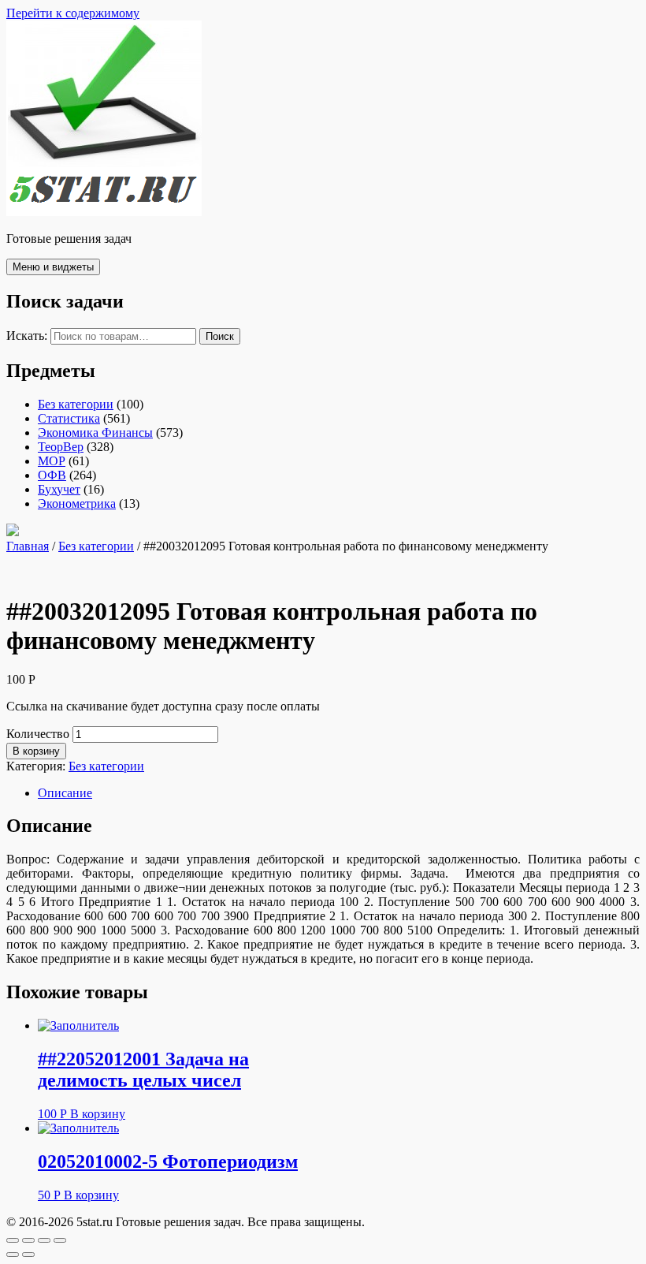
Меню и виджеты (53, 267)
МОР (51, 461)
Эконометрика (77, 503)
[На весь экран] (44, 1240)
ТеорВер (61, 446)
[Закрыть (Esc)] (12, 1240)
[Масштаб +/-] (60, 1240)
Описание (65, 793)
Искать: (26, 335)
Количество (37, 733)
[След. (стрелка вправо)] (28, 1254)
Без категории (75, 404)
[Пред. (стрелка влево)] (12, 1254)
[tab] (339, 793)
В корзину (36, 751)
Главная (27, 546)
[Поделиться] (28, 1240)
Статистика (69, 418)
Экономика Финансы (95, 432)
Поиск (220, 336)
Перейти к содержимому (72, 13)
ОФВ (52, 475)
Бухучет (59, 489)
